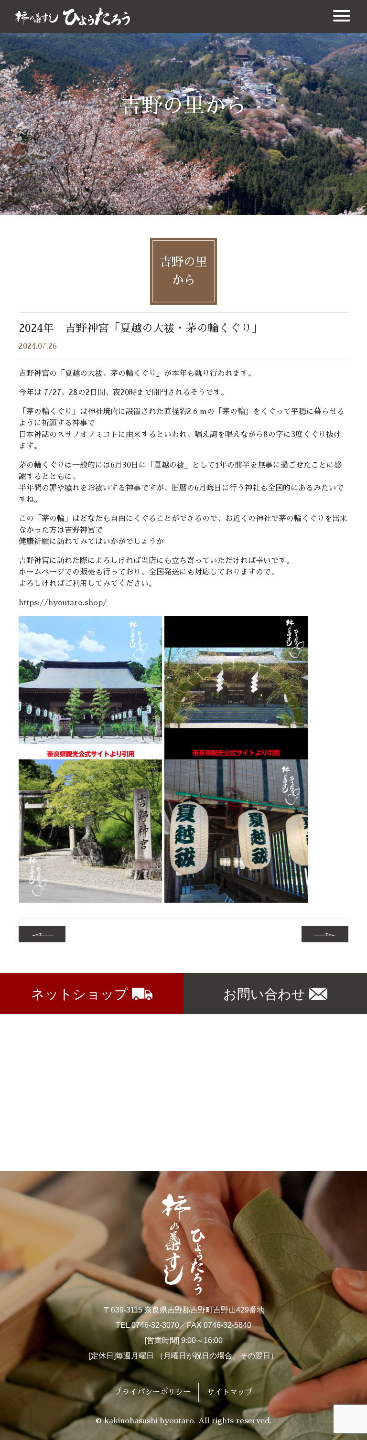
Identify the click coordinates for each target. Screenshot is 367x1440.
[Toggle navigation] (342, 16)
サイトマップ (230, 1392)
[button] (42, 934)
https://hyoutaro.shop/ (63, 603)
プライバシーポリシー (152, 1392)
